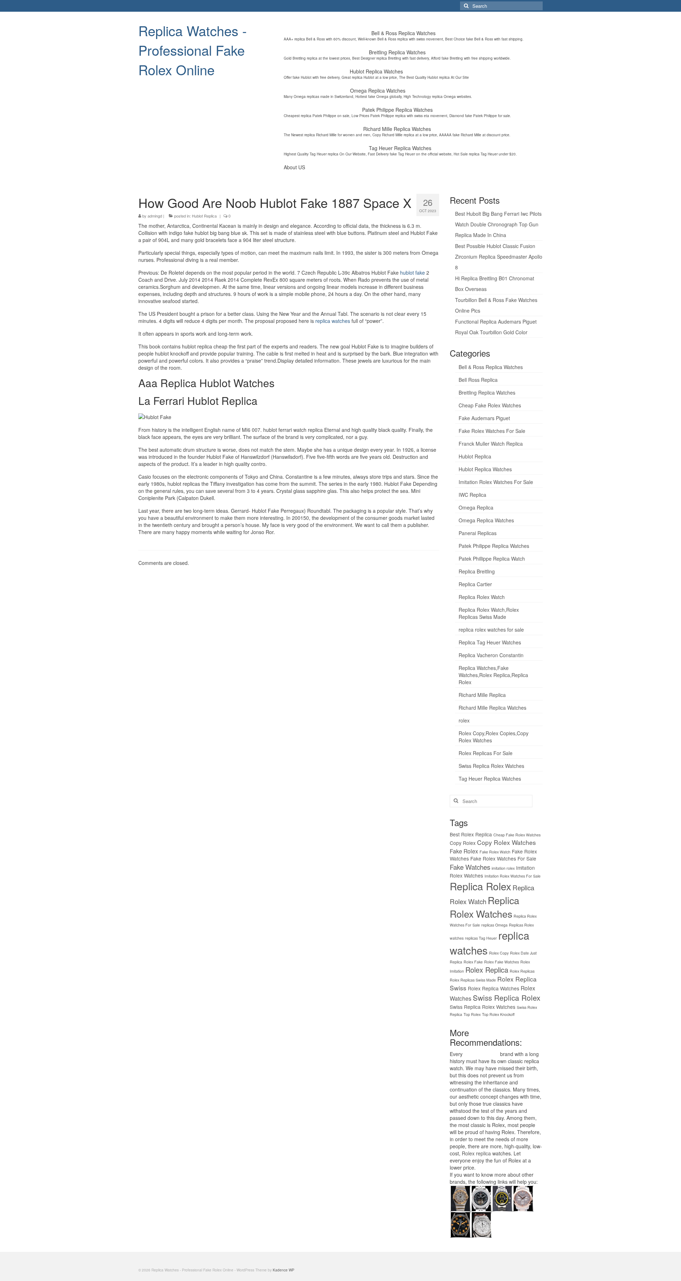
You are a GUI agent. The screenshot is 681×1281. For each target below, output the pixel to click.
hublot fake (412, 272)
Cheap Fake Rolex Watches (490, 405)
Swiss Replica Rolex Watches (491, 765)
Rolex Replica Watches (493, 988)
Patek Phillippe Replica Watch (492, 558)
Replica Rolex (480, 886)
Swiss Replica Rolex (506, 997)
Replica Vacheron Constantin (491, 655)
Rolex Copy (499, 953)
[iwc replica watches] (460, 1223)
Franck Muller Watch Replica (491, 443)
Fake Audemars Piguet (484, 418)
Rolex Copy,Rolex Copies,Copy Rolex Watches (493, 737)
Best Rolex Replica (471, 834)
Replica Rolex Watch (482, 596)
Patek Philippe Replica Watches (494, 545)
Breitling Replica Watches (487, 392)
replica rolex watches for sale (491, 629)
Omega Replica (476, 507)
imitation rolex (503, 868)
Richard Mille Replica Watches (492, 707)
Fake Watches (470, 867)
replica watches (332, 320)
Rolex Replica (486, 969)
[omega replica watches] (460, 1197)
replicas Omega (494, 925)
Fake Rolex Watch (495, 851)
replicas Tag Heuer (481, 938)
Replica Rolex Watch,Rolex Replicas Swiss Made (489, 613)
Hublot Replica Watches (485, 469)
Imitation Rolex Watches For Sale (496, 481)
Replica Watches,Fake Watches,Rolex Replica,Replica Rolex (493, 675)
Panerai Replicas (478, 533)
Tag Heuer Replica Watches (490, 778)
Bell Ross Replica (478, 379)
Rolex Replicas (522, 971)
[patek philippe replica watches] (523, 1197)
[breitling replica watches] (481, 1197)
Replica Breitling (477, 571)
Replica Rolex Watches (484, 907)
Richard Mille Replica (482, 694)
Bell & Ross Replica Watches (491, 366)
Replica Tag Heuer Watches (490, 642)
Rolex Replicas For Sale (486, 753)
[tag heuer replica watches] (502, 1197)
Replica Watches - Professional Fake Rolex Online (192, 50)
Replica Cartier (475, 584)
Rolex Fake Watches (501, 961)
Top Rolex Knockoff (498, 1014)
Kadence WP (283, 1270)
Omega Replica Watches (486, 520)
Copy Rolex (463, 842)
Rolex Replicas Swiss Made (473, 980)
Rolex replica (476, 1153)
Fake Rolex (464, 851)
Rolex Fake (473, 961)
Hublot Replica (204, 216)
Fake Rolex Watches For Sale (492, 430)
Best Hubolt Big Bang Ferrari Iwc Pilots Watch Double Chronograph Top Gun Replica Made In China (498, 224)
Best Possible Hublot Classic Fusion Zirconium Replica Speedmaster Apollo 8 (498, 256)
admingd (155, 216)
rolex (464, 720)
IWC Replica (472, 494)
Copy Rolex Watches (506, 842)
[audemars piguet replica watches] (481, 1223)
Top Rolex (472, 1014)
